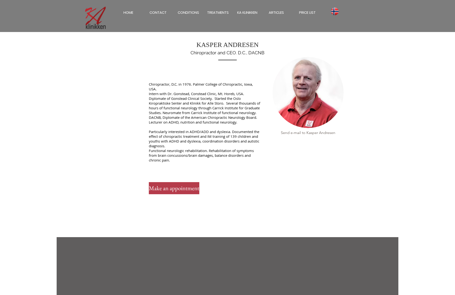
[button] (276, 12)
